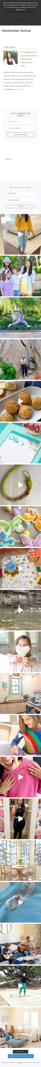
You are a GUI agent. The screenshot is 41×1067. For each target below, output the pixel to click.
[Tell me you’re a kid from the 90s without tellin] (20, 986)
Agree (20, 14)
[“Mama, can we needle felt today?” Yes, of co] (20, 735)
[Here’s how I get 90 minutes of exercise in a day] (20, 819)
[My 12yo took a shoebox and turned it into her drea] (20, 568)
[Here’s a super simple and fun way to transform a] (20, 777)
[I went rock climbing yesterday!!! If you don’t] (20, 359)
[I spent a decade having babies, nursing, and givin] (20, 234)
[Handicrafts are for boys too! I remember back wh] (20, 484)
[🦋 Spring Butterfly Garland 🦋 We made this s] (20, 526)
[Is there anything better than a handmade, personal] (20, 443)
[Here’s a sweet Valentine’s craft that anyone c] (20, 902)
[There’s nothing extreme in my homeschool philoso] (20, 276)
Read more (20, 20)
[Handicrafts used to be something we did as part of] (20, 693)
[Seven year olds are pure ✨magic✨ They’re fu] (20, 317)
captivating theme (23, 1062)
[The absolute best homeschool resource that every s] (20, 610)
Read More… (21, 89)
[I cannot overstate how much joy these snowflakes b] (20, 860)
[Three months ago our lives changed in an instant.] (20, 1027)
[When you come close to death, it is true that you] (20, 944)
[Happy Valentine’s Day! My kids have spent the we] (20, 652)
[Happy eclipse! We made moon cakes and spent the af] (20, 401)
